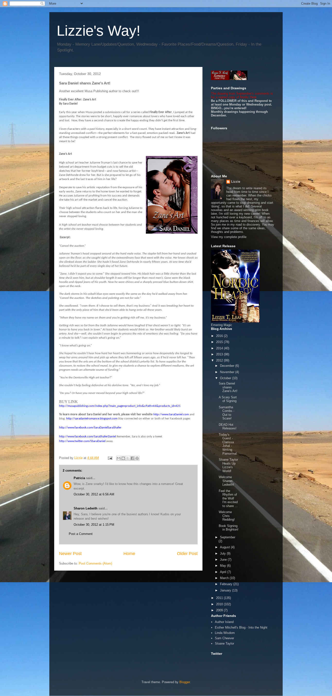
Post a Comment (81, 534)
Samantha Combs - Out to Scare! (226, 412)
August (225, 547)
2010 (220, 604)
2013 (220, 354)
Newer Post (70, 553)
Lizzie (235, 181)
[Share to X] (127, 458)
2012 (220, 360)
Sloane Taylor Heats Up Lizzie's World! (228, 465)
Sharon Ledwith (85, 508)
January (226, 590)
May (223, 565)
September (227, 537)
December (227, 366)
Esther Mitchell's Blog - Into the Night (241, 627)
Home (129, 553)
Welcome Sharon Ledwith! (226, 480)
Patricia (79, 478)
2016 (220, 336)
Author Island (224, 622)
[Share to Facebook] (132, 458)
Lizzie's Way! (98, 31)
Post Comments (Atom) (95, 563)
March (225, 578)
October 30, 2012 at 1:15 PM (94, 524)
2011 (220, 598)
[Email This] (118, 458)
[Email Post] (109, 458)
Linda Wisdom (225, 633)
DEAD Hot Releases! (227, 426)
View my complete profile (228, 237)
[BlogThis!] (123, 458)
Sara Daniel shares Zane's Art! (228, 387)
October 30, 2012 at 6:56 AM (94, 494)
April (223, 572)
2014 (220, 348)
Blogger (184, 682)
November (227, 372)
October (226, 378)
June (224, 559)
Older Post (187, 553)
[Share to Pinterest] (137, 458)
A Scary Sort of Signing (228, 399)
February (226, 584)
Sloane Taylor (224, 643)
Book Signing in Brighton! (228, 528)
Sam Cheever (224, 638)
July (223, 553)
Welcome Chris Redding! (227, 515)
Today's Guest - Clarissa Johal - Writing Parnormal (228, 444)
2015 (220, 342)
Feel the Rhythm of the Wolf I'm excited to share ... (228, 498)
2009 (220, 610)
